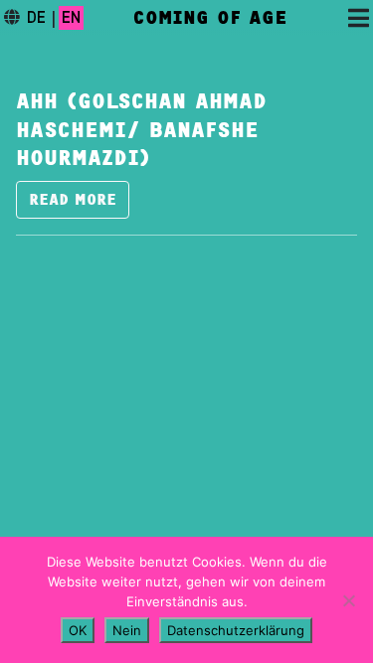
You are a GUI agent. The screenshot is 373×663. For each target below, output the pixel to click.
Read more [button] (72, 200)
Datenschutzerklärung (235, 630)
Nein (126, 630)
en (71, 18)
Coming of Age (209, 18)
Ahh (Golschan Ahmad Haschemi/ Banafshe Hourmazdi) (141, 130)
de (36, 18)
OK (78, 630)
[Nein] (348, 600)
